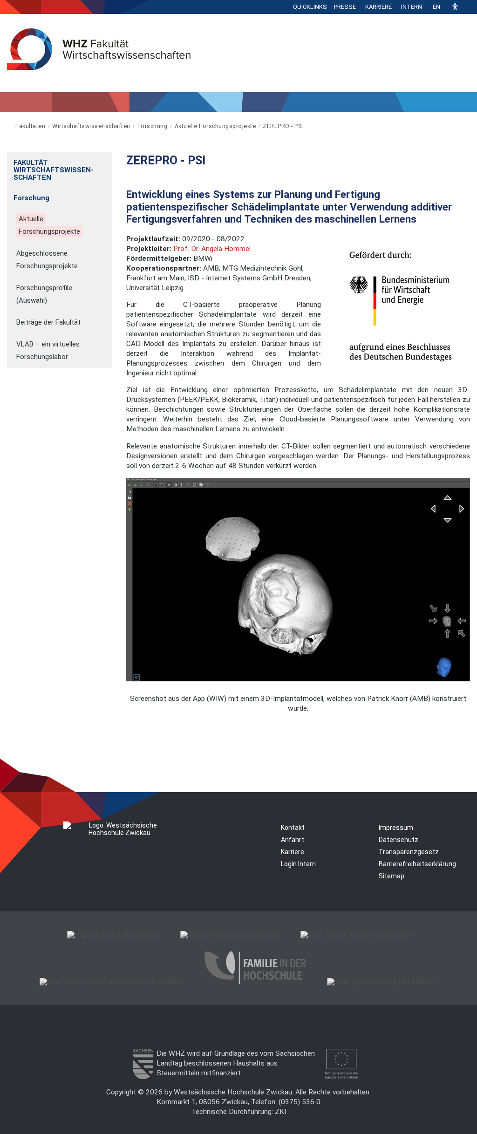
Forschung (152, 125)
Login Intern (298, 864)
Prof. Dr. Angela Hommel (212, 248)
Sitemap (391, 876)
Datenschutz (398, 839)
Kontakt (293, 827)
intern (411, 6)
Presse (345, 6)
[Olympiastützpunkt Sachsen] (382, 981)
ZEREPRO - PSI (283, 125)
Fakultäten (30, 125)
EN (436, 6)
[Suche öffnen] (467, 7)
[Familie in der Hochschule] (255, 981)
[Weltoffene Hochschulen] (229, 934)
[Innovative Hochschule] (113, 934)
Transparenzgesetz (409, 852)
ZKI (280, 1111)
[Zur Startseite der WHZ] (7, 125)
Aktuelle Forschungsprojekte (215, 125)
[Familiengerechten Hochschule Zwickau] (112, 981)
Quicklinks (310, 6)
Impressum (396, 827)
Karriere (378, 6)
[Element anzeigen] (107, 159)
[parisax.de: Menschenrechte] (355, 934)
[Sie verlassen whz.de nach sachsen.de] (143, 1076)
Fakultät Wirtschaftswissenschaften (54, 170)
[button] (455, 7)
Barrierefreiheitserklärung (417, 864)
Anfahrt (292, 839)
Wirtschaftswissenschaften (91, 125)
